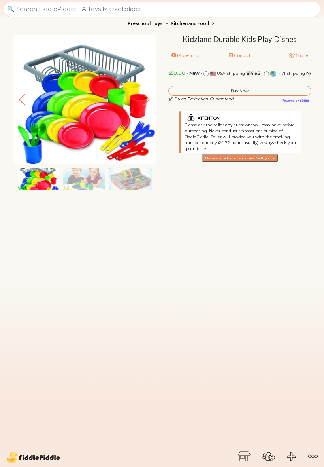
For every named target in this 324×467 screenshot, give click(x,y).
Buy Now (240, 90)
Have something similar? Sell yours (240, 158)
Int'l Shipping (290, 73)
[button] (146, 99)
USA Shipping (230, 73)
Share (301, 55)
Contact (242, 55)
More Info (187, 55)
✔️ (201, 98)
